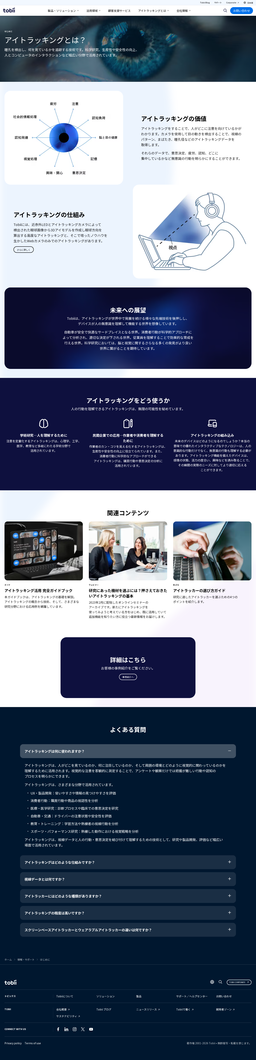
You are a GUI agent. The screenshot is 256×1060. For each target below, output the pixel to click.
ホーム (8, 959)
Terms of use (33, 1043)
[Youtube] (91, 1030)
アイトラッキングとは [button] (152, 11)
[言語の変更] (212, 982)
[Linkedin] (66, 1030)
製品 (138, 996)
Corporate (231, 2)
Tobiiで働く (183, 1009)
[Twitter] (83, 1030)
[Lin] (99, 1030)
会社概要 (61, 1009)
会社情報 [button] (182, 11)
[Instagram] (74, 1030)
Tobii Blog (205, 2)
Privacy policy (13, 1043)
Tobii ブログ (103, 1009)
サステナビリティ (66, 1016)
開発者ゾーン (224, 1009)
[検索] (225, 10)
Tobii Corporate (237, 982)
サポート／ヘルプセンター (192, 996)
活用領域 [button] (92, 11)
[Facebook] (58, 1030)
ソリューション (105, 996)
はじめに (45, 959)
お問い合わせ (241, 11)
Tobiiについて (64, 996)
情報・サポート (25, 959)
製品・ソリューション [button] (62, 11)
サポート (218, 2)
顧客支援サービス (119, 11)
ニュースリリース (146, 1009)
